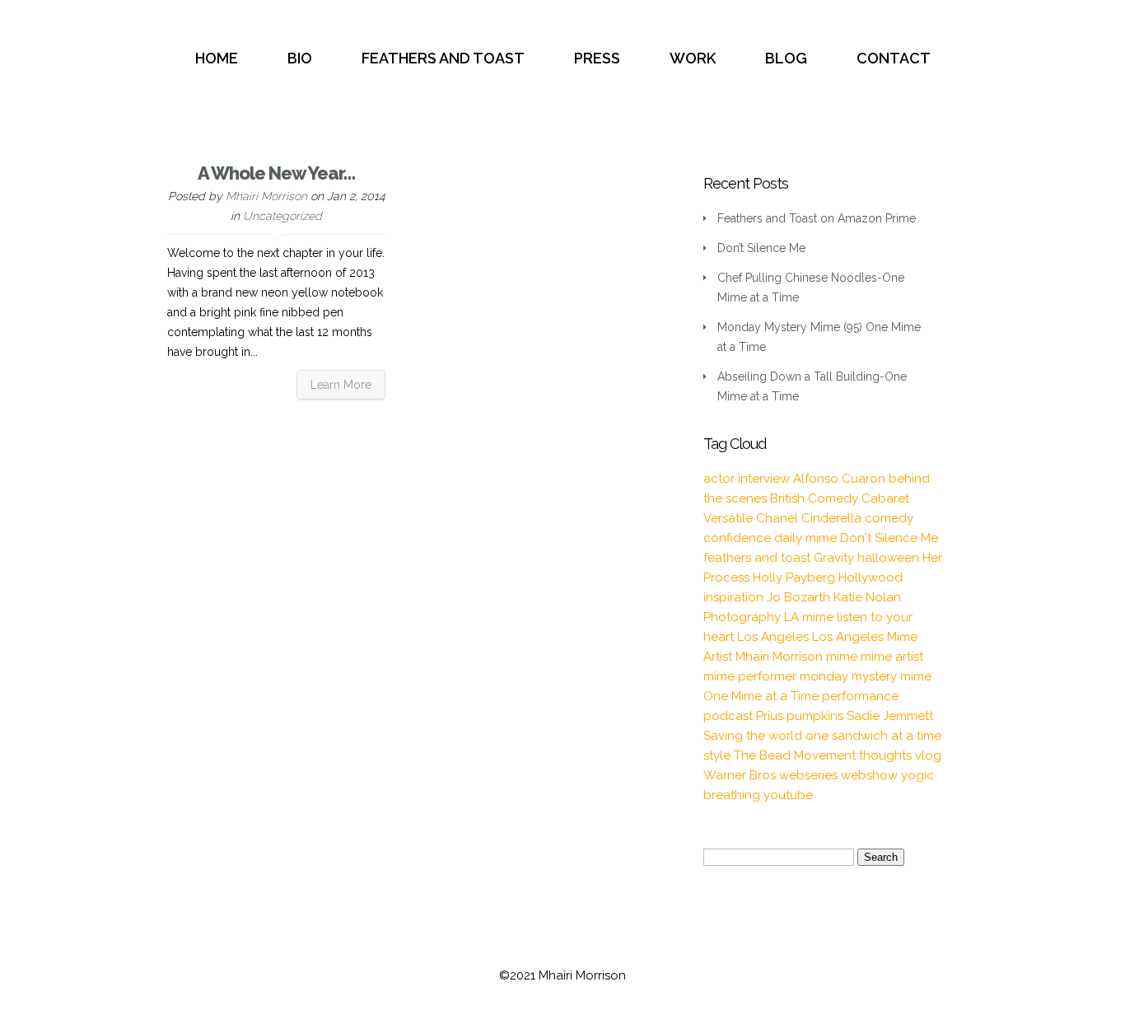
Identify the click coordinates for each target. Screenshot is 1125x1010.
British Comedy (814, 498)
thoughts (885, 755)
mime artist (892, 656)
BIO (299, 58)
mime (841, 656)
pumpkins (815, 715)
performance (860, 696)
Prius (769, 715)
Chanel (777, 518)
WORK (693, 58)
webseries (808, 775)
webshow (869, 775)
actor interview (746, 478)
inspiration (733, 597)
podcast (728, 715)
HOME (216, 58)
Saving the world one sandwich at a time (822, 735)
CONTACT (894, 58)
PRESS (597, 58)
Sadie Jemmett (890, 715)
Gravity (834, 557)
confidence (737, 538)
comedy (889, 518)
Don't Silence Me (889, 538)
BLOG (786, 58)
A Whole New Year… (276, 173)
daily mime (805, 538)
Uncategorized (282, 215)
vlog (928, 755)
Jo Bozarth (798, 597)
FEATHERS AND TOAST (443, 58)
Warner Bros (739, 775)
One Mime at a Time (761, 696)
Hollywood (870, 577)
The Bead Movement (795, 755)
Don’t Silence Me (761, 248)
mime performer (749, 676)
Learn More (340, 384)
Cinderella (831, 518)
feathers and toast (756, 557)
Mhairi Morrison (266, 196)
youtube (788, 795)
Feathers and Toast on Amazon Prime (816, 218)
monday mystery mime (865, 676)
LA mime (808, 617)
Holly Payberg (794, 577)
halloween (888, 557)
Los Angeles (773, 636)
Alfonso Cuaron (839, 478)
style (717, 755)
